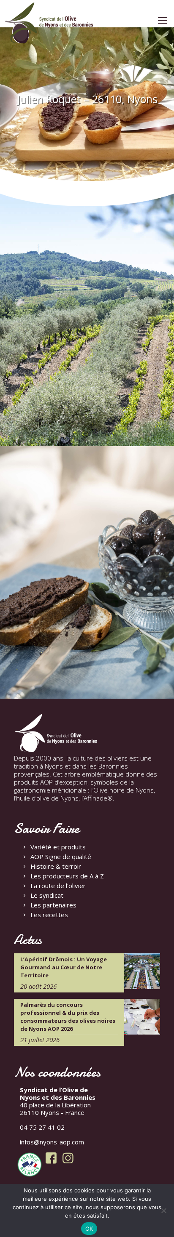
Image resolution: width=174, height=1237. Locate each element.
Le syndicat (46, 895)
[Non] (163, 1210)
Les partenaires (53, 905)
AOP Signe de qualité (60, 856)
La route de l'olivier (58, 885)
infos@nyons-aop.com (52, 1142)
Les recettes (49, 914)
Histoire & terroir (55, 866)
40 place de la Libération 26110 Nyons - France (57, 1101)
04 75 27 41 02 (42, 1127)
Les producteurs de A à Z (67, 876)
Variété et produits (58, 847)
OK (89, 1228)
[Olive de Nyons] (49, 23)
